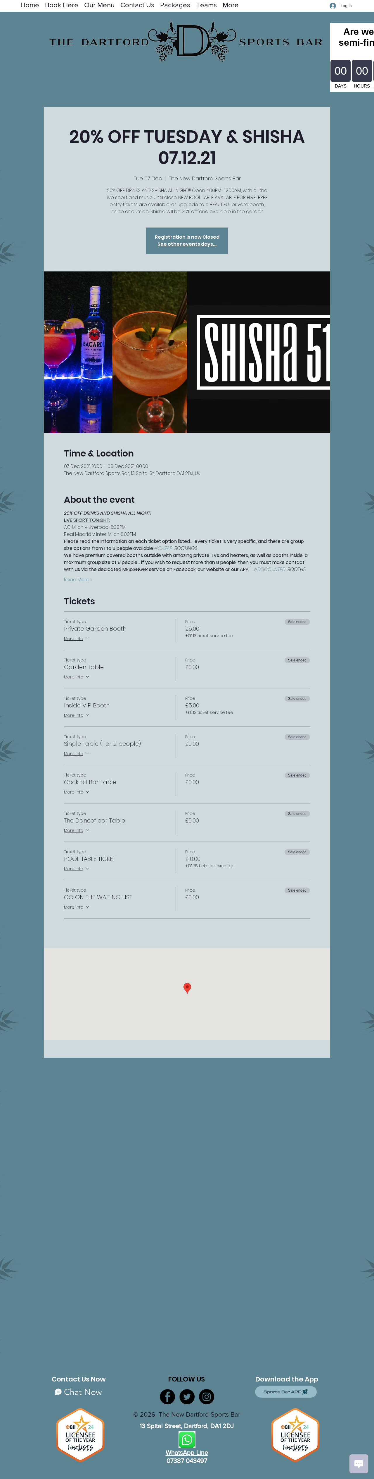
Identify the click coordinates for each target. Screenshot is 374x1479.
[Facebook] (167, 1396)
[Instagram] (206, 1396)
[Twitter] (187, 1396)
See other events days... (187, 244)
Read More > (78, 580)
